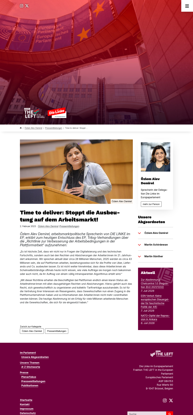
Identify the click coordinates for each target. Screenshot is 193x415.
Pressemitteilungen (53, 128)
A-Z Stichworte (30, 366)
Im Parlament (28, 352)
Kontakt (25, 404)
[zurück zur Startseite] (45, 113)
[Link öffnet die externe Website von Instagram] (21, 6)
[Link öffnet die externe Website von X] (27, 6)
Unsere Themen (29, 362)
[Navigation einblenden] (187, 6)
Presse (24, 372)
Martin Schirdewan (156, 244)
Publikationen (29, 385)
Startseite (26, 400)
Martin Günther (153, 256)
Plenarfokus (28, 376)
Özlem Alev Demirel (33, 128)
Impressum (26, 408)
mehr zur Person (152, 205)
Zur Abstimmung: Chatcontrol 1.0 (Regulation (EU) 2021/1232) (155, 283)
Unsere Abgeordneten (35, 357)
